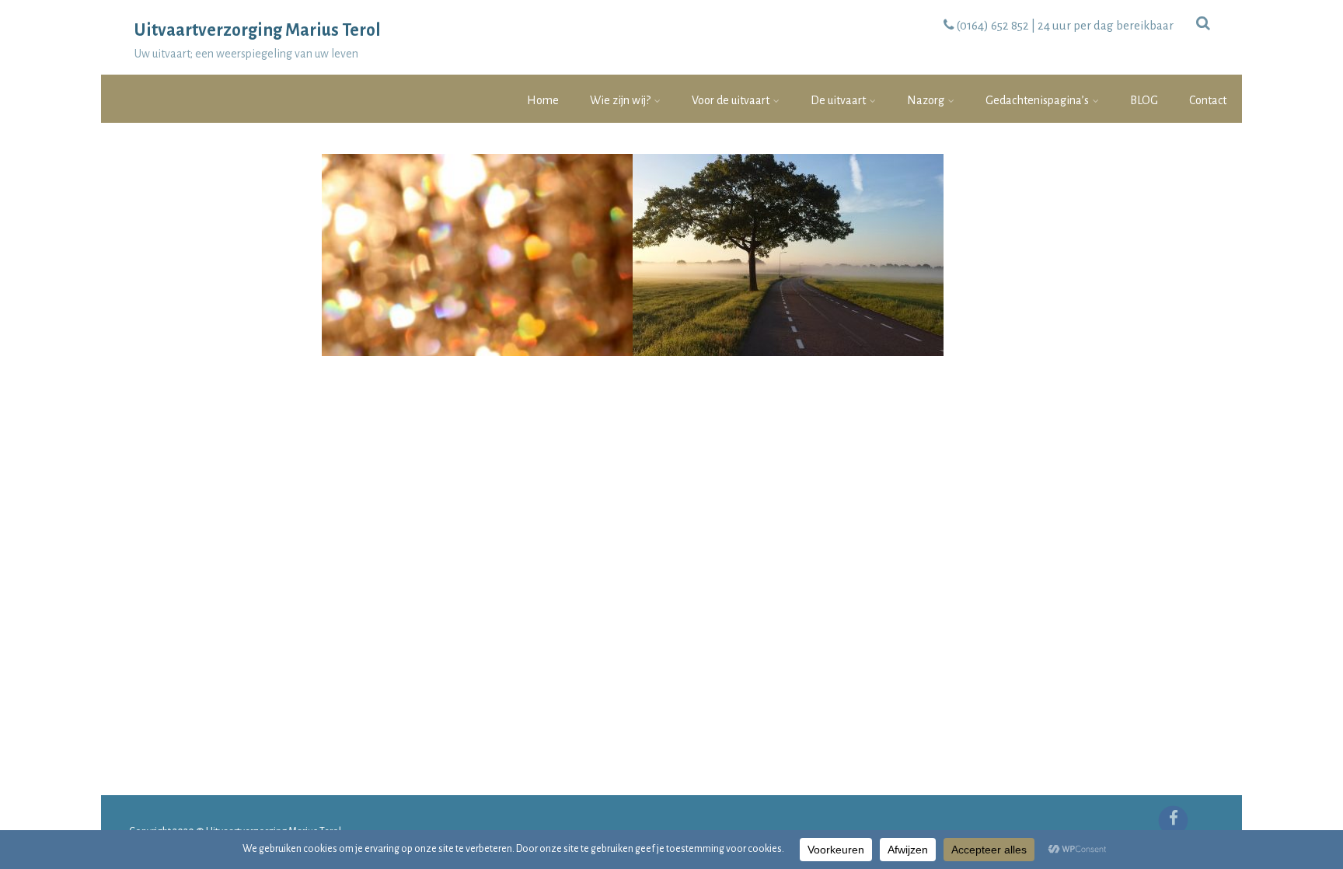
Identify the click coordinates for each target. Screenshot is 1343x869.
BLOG (1144, 100)
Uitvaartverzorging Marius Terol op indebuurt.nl (477, 187)
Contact (1207, 100)
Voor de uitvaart (730, 100)
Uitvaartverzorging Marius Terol (257, 30)
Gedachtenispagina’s (1037, 100)
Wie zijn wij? (620, 100)
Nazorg (925, 100)
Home (543, 100)
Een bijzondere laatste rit (788, 187)
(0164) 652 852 (992, 25)
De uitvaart (838, 100)
